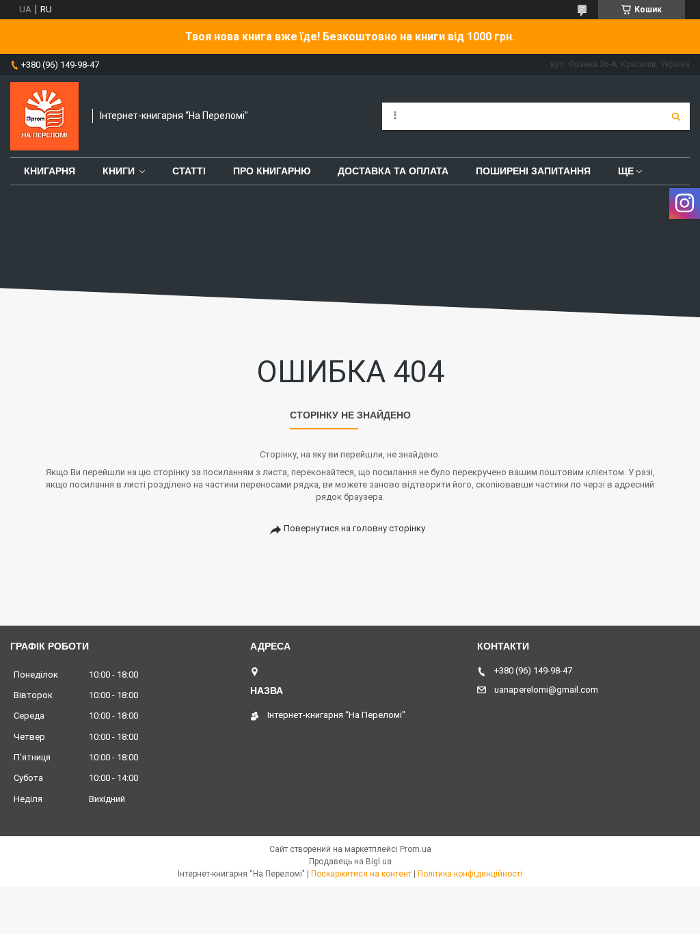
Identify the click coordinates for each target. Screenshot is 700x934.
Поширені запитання (533, 170)
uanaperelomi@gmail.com (546, 689)
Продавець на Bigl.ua (350, 861)
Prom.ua (415, 849)
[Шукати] (676, 116)
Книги (119, 170)
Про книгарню (271, 170)
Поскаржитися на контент (361, 874)
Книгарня (49, 170)
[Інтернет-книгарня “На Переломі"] (44, 116)
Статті (189, 170)
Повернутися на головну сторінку (354, 528)
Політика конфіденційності (470, 874)
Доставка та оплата (393, 170)
